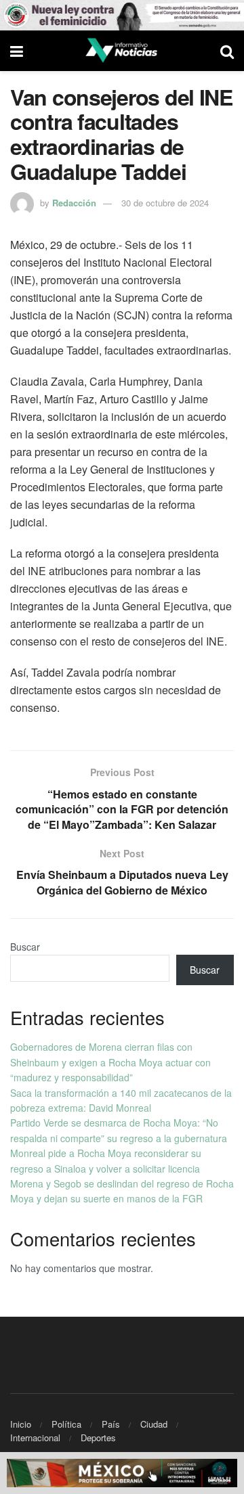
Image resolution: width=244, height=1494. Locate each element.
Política (66, 1424)
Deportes (98, 1437)
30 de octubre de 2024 (165, 202)
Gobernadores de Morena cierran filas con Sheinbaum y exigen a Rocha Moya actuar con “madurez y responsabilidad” (110, 1062)
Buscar (25, 946)
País (111, 1424)
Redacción (74, 202)
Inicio (20, 1424)
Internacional (35, 1437)
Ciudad (153, 1424)
